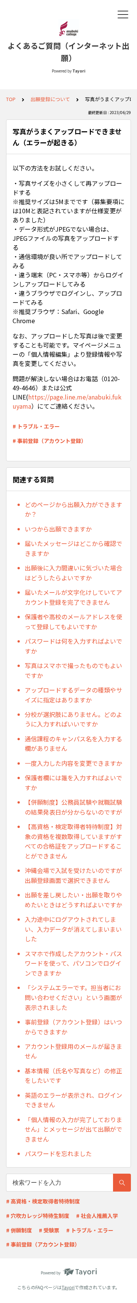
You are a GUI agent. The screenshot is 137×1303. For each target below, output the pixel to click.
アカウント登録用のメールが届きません (73, 1051)
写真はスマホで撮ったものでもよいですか (73, 670)
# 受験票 (49, 1230)
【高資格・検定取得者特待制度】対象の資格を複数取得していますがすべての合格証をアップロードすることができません (73, 841)
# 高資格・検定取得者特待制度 (43, 1201)
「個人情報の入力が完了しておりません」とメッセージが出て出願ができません (73, 1129)
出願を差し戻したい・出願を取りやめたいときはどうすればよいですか (73, 899)
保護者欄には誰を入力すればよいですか (73, 782)
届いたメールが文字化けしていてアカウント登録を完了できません (73, 597)
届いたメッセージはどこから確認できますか (73, 548)
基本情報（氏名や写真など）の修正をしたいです (73, 1075)
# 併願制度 (19, 1230)
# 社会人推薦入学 (97, 1215)
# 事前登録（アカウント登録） (49, 441)
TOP (11, 99)
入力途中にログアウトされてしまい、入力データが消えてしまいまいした (73, 929)
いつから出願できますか (58, 528)
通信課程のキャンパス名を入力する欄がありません (73, 743)
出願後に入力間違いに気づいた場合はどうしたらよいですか (73, 572)
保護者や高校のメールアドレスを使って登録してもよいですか (73, 621)
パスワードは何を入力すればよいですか (73, 646)
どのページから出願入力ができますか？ (73, 509)
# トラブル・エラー (36, 426)
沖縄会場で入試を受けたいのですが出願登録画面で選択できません (73, 875)
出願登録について (50, 99)
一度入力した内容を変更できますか (73, 763)
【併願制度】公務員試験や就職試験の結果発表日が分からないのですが (73, 807)
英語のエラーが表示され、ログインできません (73, 1100)
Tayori (68, 1287)
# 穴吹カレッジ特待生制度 (37, 1215)
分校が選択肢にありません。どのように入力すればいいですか (73, 719)
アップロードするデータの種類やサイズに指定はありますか (73, 694)
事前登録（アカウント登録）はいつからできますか (73, 1026)
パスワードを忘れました (58, 1153)
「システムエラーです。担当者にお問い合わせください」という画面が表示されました (73, 997)
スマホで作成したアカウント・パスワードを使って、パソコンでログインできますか (73, 963)
